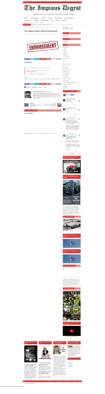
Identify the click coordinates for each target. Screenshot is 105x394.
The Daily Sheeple (66, 73)
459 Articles (47, 91)
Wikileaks (64, 86)
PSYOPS (80, 381)
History (36, 20)
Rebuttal (36, 22)
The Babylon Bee (66, 71)
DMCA (31, 22)
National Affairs (45, 20)
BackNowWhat (69, 99)
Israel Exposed (69, 108)
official (45, 87)
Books (25, 18)
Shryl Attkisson (65, 67)
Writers (64, 20)
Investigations (27, 20)
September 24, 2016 (42, 73)
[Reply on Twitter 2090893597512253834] (66, 130)
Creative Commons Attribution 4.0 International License (74, 354)
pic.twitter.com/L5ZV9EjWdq (30, 71)
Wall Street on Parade (67, 78)
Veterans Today (65, 76)
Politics (31, 27)
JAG (54, 34)
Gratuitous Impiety (68, 18)
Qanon (64, 60)
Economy (50, 18)
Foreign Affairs (58, 18)
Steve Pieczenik (66, 69)
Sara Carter (65, 65)
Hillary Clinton (44, 34)
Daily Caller (65, 53)
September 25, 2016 (29, 34)
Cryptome (65, 51)
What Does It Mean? (66, 84)
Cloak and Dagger (34, 18)
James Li (67, 118)
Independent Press (37, 34)
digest (28, 87)
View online (26, 364)
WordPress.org (70, 366)
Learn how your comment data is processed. (47, 133)
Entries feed (70, 363)
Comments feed (70, 364)
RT (63, 62)
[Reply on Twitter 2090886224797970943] (66, 114)
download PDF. (32, 364)
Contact (43, 18)
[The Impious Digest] (52, 16)
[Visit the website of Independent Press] (24, 99)
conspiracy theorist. (43, 93)
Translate (71, 28)
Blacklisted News (66, 47)
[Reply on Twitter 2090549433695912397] (66, 151)
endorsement (34, 87)
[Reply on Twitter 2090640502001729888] (66, 104)
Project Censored (66, 56)
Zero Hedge (65, 87)
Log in (69, 361)
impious (40, 87)
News (52, 20)
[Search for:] (75, 24)
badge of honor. (36, 95)
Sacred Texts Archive (67, 64)
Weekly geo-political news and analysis (70, 82)
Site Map (58, 20)
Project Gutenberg (66, 58)
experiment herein (36, 97)
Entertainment (59, 381)
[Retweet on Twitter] (68, 98)
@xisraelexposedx (76, 108)
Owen (67, 135)
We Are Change (66, 80)
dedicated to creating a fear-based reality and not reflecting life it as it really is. (45, 372)
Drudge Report (65, 54)
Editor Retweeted (72, 98)
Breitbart (64, 49)
